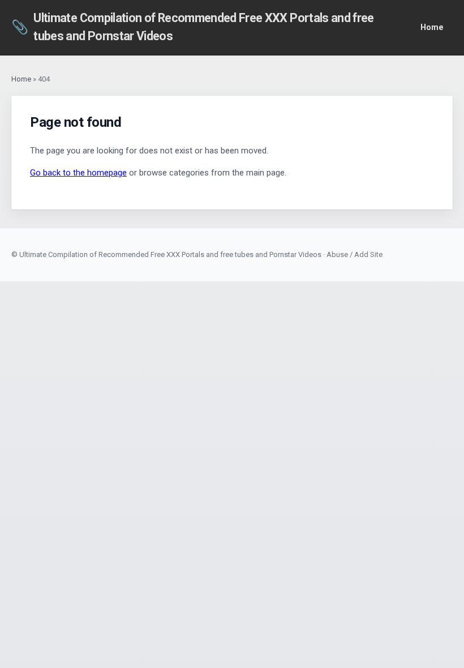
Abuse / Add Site (354, 254)
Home (432, 27)
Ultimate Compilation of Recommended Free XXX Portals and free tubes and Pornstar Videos (192, 27)
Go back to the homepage (78, 173)
